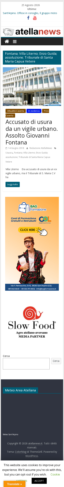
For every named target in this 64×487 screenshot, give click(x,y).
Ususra (9, 152)
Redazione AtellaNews (41, 148)
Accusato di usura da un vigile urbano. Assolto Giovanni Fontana (32, 132)
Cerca (6, 356)
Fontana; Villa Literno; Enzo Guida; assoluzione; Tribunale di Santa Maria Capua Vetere (28, 157)
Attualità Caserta (15, 110)
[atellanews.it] (32, 29)
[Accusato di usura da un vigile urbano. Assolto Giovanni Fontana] (32, 69)
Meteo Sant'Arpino (10, 434)
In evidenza (34, 110)
